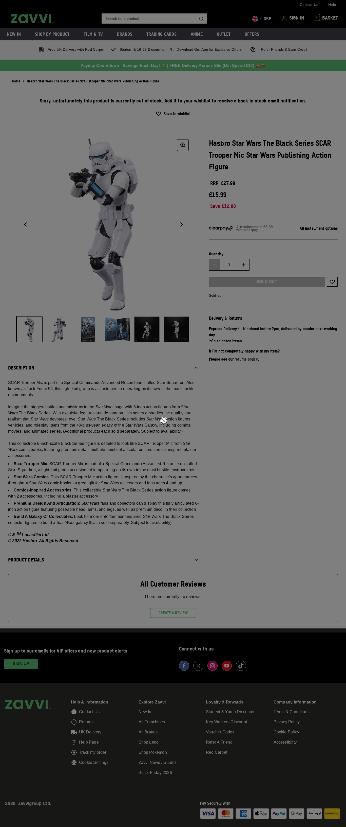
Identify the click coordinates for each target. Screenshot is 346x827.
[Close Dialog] (164, 421)
